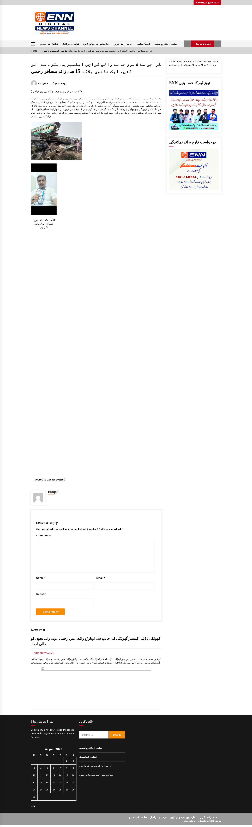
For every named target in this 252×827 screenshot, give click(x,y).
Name (41, 577)
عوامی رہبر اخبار (70, 43)
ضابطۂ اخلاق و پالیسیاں (165, 43)
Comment (43, 535)
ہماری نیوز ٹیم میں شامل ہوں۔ (96, 774)
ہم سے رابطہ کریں (123, 43)
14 (60, 775)
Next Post (38, 630)
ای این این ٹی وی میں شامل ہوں (96, 765)
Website (41, 594)
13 (53, 775)
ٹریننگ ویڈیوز (143, 43)
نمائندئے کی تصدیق (49, 43)
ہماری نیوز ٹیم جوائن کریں (96, 43)
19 (47, 782)
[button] (187, 43)
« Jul (33, 805)
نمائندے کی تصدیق (88, 756)
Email (100, 577)
